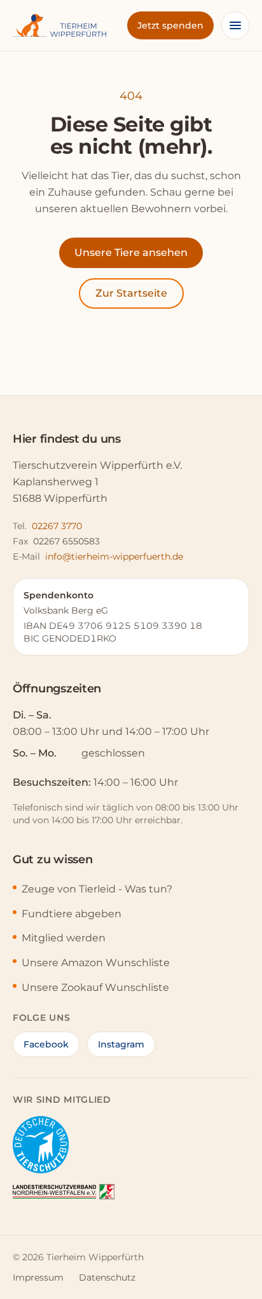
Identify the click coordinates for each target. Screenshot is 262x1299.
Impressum (38, 1277)
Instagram (121, 1044)
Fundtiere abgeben (71, 914)
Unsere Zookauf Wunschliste (95, 987)
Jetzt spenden (170, 25)
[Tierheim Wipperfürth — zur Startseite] (59, 25)
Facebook (46, 1044)
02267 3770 (57, 526)
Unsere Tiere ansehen (131, 252)
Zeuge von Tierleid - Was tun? (97, 889)
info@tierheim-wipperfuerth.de (114, 556)
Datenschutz (107, 1277)
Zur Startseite (131, 293)
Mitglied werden (64, 938)
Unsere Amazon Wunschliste (96, 963)
